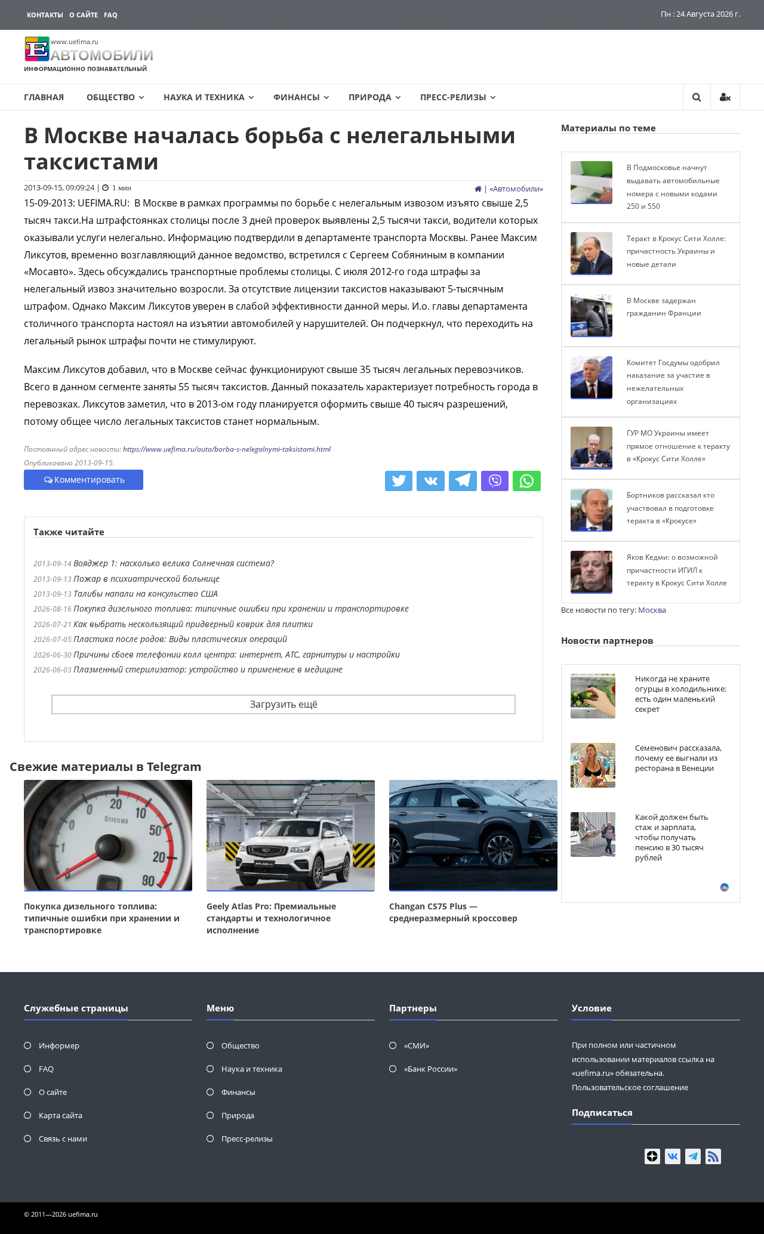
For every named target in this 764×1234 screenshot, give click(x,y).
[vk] (672, 1156)
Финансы (296, 97)
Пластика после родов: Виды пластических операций (180, 638)
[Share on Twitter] (399, 481)
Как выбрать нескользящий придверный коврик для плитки (193, 624)
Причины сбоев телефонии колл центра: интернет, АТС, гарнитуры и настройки (236, 654)
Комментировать (89, 479)
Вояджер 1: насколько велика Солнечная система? (173, 563)
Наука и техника (204, 97)
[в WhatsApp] (527, 481)
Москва (652, 609)
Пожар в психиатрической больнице (146, 578)
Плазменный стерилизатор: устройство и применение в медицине (208, 669)
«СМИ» (416, 1045)
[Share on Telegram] (463, 481)
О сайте (83, 14)
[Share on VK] (431, 481)
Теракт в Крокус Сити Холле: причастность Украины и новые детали (676, 251)
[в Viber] (495, 481)
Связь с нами (63, 1138)
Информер (59, 1045)
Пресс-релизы (453, 97)
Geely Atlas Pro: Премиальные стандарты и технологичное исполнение (271, 918)
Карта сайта (60, 1115)
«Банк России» (430, 1068)
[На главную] (478, 188)
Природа (370, 97)
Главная (44, 97)
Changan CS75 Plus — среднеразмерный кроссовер (453, 912)
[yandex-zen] (652, 1156)
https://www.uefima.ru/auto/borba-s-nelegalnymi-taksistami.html (227, 449)
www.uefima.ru (74, 41)
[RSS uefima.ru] (713, 1156)
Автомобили (516, 188)
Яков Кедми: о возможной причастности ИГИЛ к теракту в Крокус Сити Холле (677, 570)
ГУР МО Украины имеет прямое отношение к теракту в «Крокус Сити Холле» (678, 446)
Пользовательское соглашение (630, 1087)
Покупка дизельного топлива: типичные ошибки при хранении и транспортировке (241, 608)
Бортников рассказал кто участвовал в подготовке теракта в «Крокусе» (670, 508)
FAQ (111, 14)
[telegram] (693, 1156)
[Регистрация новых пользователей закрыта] (725, 97)
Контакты (45, 14)
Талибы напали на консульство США (145, 593)
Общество (111, 97)
